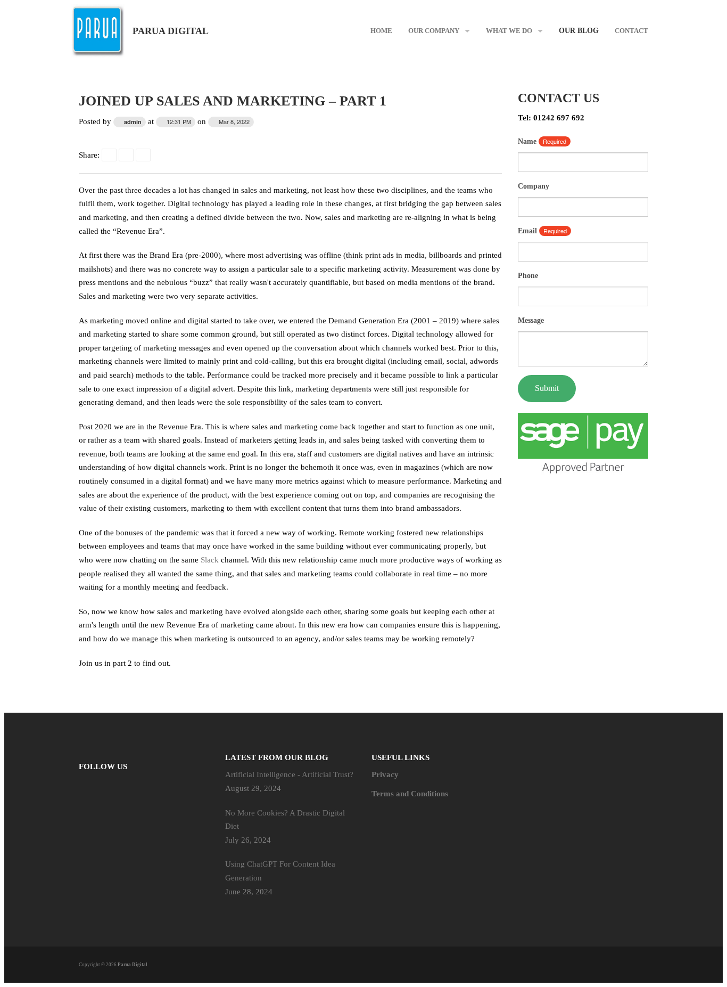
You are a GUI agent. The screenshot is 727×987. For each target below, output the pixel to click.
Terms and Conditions (409, 793)
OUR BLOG (579, 31)
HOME (381, 31)
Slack (210, 560)
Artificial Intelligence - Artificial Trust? (289, 774)
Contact (631, 31)
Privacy (385, 774)
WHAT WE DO (509, 31)
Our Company (433, 31)
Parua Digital (171, 31)
